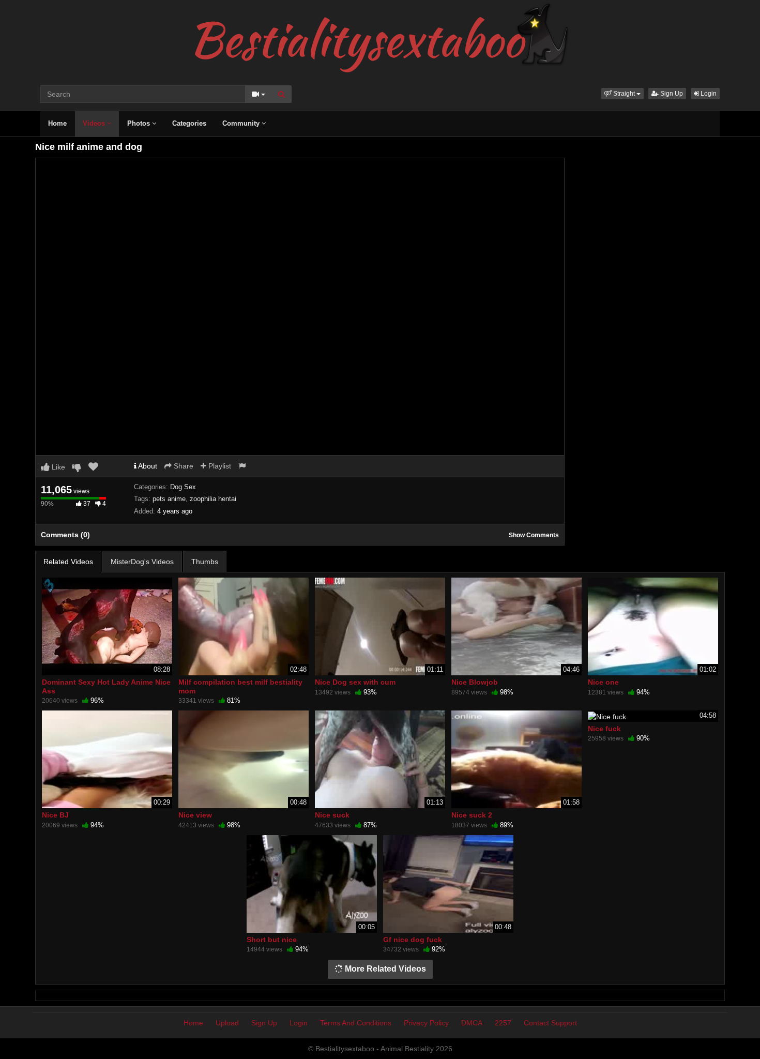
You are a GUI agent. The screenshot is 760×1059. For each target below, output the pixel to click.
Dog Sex (183, 487)
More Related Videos (384, 968)
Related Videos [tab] (68, 561)
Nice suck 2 (471, 815)
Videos (95, 123)
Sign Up (671, 93)
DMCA (471, 1023)
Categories (189, 123)
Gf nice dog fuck (412, 939)
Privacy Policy (426, 1023)
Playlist (218, 466)
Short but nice (272, 939)
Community (242, 123)
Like (57, 467)
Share (182, 466)
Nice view (195, 815)
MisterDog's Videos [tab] (142, 561)
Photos (139, 123)
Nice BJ (55, 815)
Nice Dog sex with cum (355, 682)
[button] (622, 93)
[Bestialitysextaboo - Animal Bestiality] (380, 38)
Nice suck (332, 815)
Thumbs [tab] (204, 561)
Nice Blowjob (474, 682)
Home (57, 123)
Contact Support (550, 1023)
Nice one (603, 682)
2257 (503, 1023)
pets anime (169, 499)
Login (708, 93)
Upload (227, 1023)
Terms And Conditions (355, 1023)
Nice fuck (604, 728)
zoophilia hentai (213, 499)
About (146, 466)
